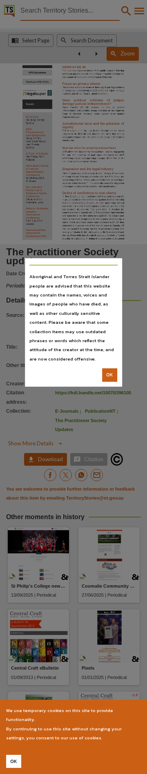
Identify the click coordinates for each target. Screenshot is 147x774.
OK (109, 374)
